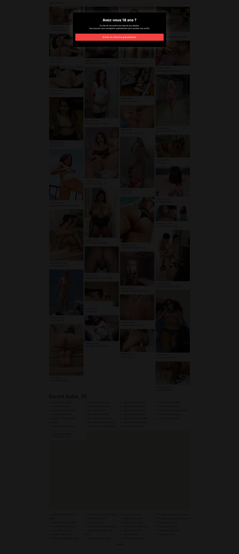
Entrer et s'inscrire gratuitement (119, 37)
